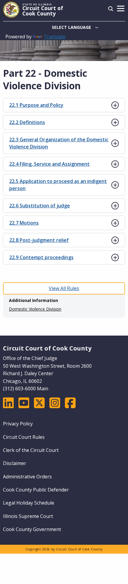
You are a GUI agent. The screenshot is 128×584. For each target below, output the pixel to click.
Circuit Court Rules (24, 437)
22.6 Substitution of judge (39, 205)
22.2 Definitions (27, 122)
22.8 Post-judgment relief (39, 240)
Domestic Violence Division (35, 309)
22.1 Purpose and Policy (36, 105)
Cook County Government (32, 529)
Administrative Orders (27, 476)
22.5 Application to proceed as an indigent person (58, 185)
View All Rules (64, 288)
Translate (54, 36)
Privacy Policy (18, 423)
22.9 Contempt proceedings (41, 257)
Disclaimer (14, 463)
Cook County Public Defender (36, 489)
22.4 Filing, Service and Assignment (49, 164)
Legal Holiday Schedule (28, 503)
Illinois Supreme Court (28, 516)
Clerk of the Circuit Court (31, 450)
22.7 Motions (24, 223)
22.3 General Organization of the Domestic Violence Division (58, 143)
